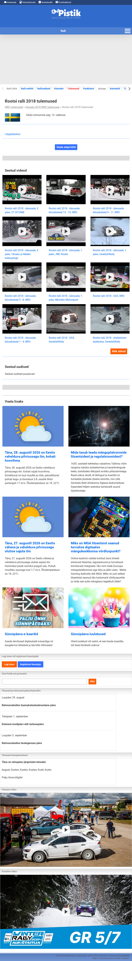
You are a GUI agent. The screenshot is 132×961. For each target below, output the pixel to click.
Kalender (59, 88)
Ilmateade (11, 2)
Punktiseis (88, 88)
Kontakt (117, 958)
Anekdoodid (46, 2)
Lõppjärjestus (12, 134)
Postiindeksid (64, 2)
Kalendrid (115, 88)
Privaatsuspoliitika (105, 958)
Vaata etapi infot (66, 147)
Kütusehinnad (28, 2)
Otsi (92, 681)
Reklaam (125, 958)
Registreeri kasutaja (30, 664)
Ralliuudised (43, 88)
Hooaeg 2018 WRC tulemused (42, 107)
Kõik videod (119, 351)
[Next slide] (129, 88)
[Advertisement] (66, 59)
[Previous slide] (3, 88)
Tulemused (73, 88)
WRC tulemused (14, 107)
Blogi (95, 958)
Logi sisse (9, 664)
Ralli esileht (27, 88)
